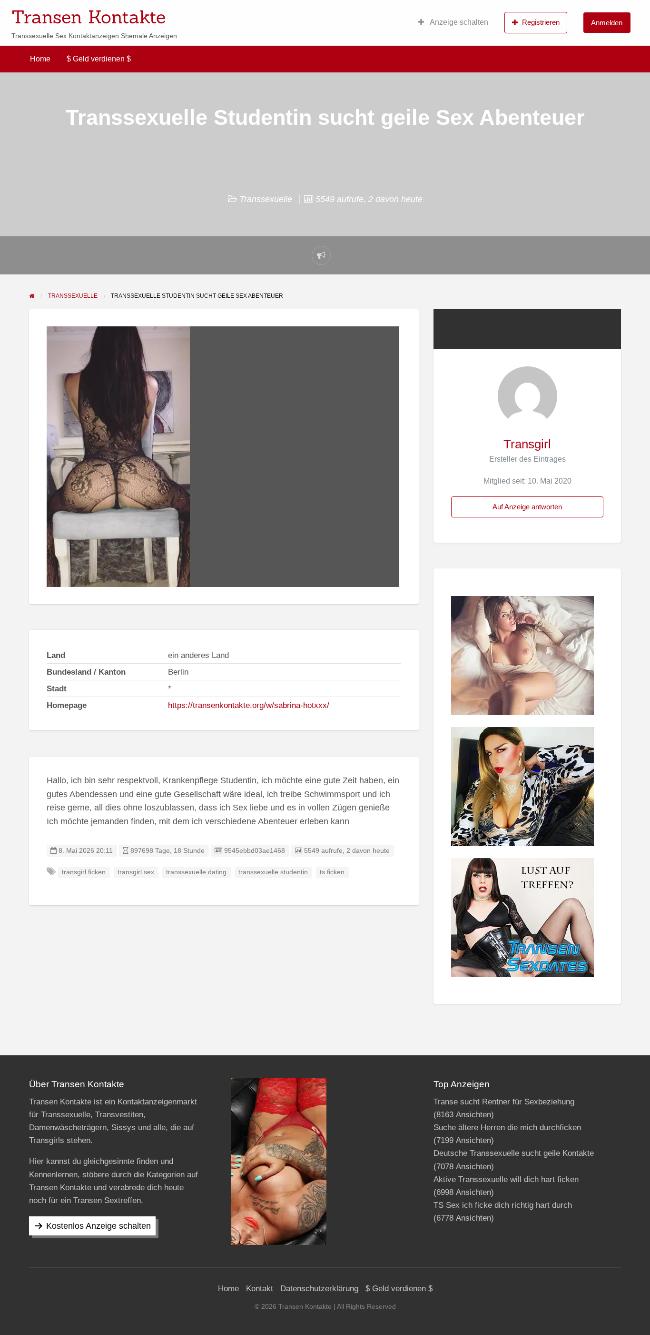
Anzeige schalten (458, 22)
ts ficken (332, 872)
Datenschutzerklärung (319, 1288)
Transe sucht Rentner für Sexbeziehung (503, 1101)
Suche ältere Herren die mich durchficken (507, 1127)
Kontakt (259, 1288)
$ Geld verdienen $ (99, 59)
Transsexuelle (265, 199)
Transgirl (527, 444)
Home (40, 59)
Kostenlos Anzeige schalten (98, 1226)
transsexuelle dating (196, 872)
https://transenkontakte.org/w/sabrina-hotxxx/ (248, 705)
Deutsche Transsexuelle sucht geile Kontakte (513, 1153)
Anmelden (606, 23)
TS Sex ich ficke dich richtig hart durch (502, 1205)
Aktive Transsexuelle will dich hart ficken (506, 1179)
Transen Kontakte (88, 16)
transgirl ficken (84, 872)
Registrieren (541, 22)
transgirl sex (136, 872)
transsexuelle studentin (273, 872)
